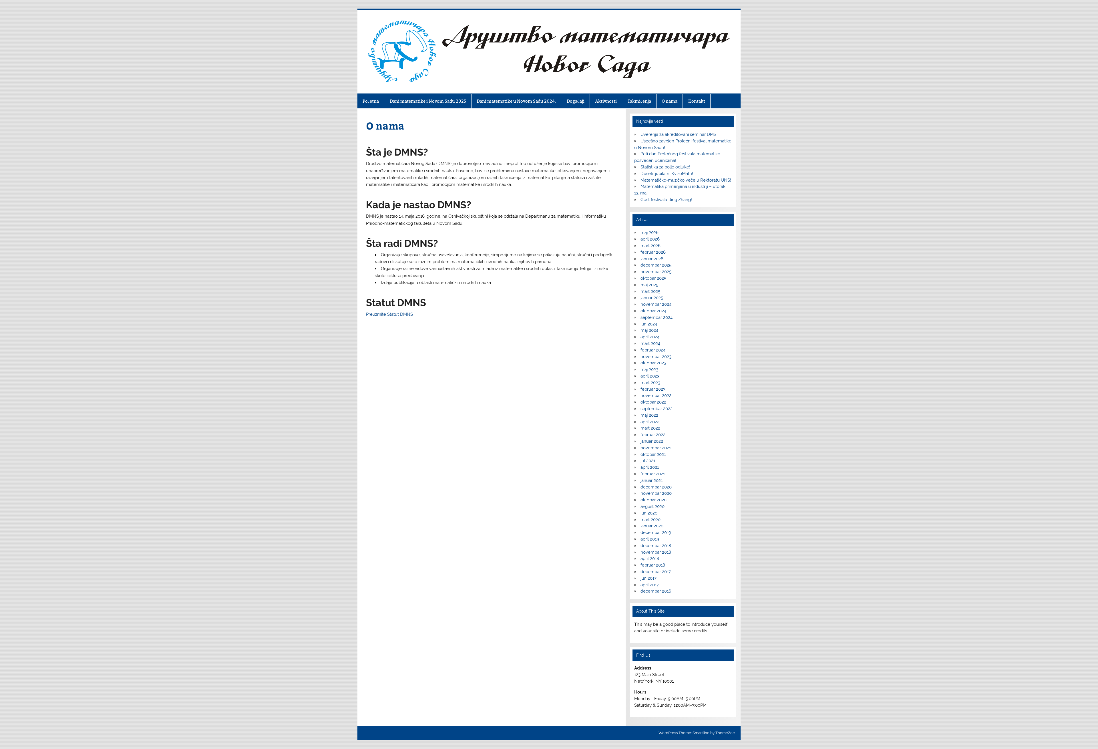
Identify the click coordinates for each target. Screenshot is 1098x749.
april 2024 (649, 336)
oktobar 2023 (653, 362)
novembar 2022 (655, 395)
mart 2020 (650, 519)
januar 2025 (651, 297)
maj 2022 (649, 415)
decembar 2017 (655, 571)
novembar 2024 (655, 304)
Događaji (575, 101)
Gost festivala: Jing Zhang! (666, 199)
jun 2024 (648, 324)
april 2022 (649, 421)
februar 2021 (652, 473)
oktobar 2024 (653, 310)
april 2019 (649, 539)
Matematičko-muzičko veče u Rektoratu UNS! (685, 180)
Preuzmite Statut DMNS (389, 314)
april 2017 (649, 584)
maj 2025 (649, 284)
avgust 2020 (652, 506)
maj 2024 (649, 330)
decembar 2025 (655, 265)
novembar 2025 (655, 271)
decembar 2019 (655, 532)
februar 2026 (653, 252)
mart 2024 (650, 343)
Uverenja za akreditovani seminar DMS (678, 134)
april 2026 (650, 239)
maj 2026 (649, 232)
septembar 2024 (656, 317)
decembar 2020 (656, 487)
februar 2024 (652, 350)
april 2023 (649, 376)
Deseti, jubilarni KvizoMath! (666, 173)
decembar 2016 (655, 591)
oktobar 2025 (653, 278)
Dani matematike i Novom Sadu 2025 (428, 101)
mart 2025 (650, 291)
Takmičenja (639, 101)
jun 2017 (648, 578)
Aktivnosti (606, 101)
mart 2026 (650, 245)
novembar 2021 (655, 447)
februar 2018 (652, 565)
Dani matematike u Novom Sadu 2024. (516, 101)
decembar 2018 (655, 545)
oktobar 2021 (653, 454)
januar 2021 (651, 480)
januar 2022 (651, 441)
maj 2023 (649, 369)
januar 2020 (651, 526)
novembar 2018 (655, 552)
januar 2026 (651, 258)
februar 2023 (652, 389)
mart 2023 (650, 382)
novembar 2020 (656, 493)
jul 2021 (647, 460)
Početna (371, 101)
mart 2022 (650, 428)
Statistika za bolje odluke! (665, 167)
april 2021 (649, 467)
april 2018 (649, 558)
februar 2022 (652, 434)
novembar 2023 (655, 356)
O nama (669, 101)
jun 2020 (648, 513)
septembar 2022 (656, 408)
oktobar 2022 (653, 402)
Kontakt (696, 101)
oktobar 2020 (653, 499)
